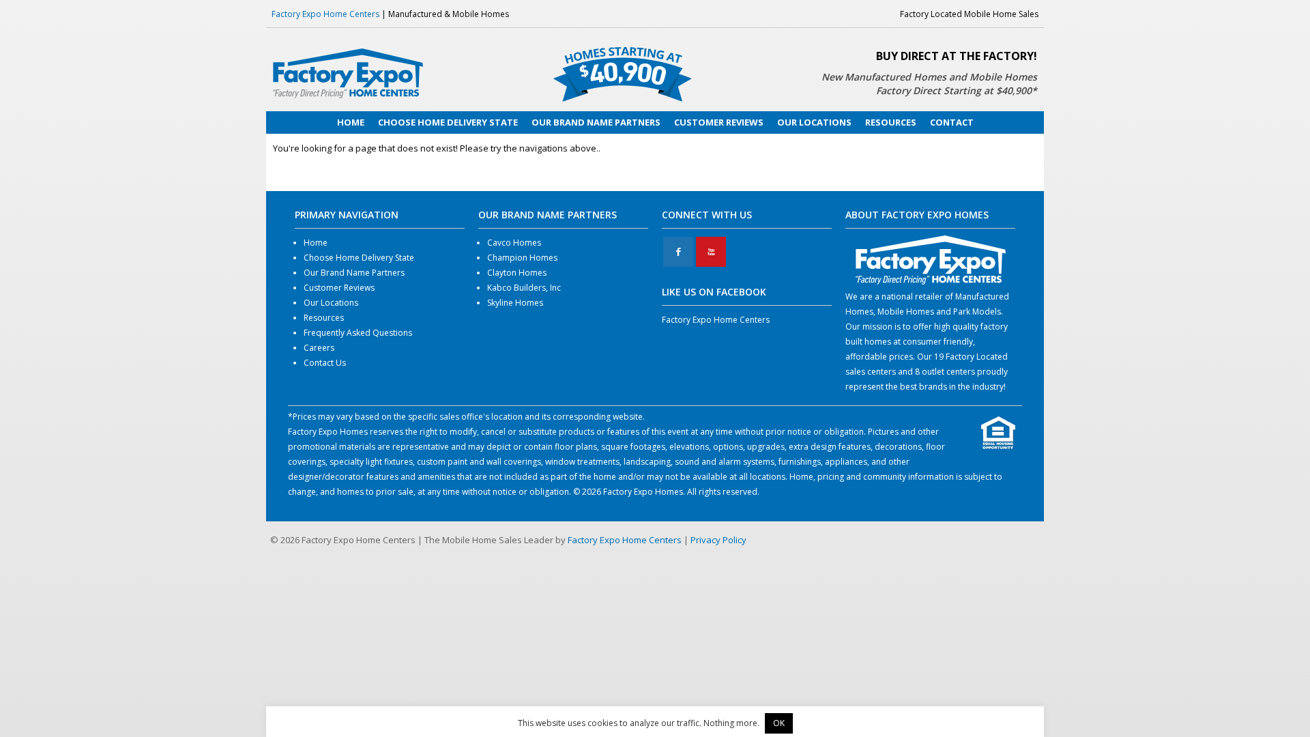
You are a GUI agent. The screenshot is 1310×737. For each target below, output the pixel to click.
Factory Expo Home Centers (325, 14)
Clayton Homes (517, 272)
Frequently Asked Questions (358, 332)
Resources (324, 317)
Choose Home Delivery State (359, 257)
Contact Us (325, 363)
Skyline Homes (515, 302)
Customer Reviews (339, 287)
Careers (319, 347)
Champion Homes (522, 257)
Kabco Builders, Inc (524, 287)
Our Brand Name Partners (354, 272)
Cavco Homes (514, 242)
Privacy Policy (718, 540)
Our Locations (331, 302)
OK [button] (779, 723)
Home (316, 242)
